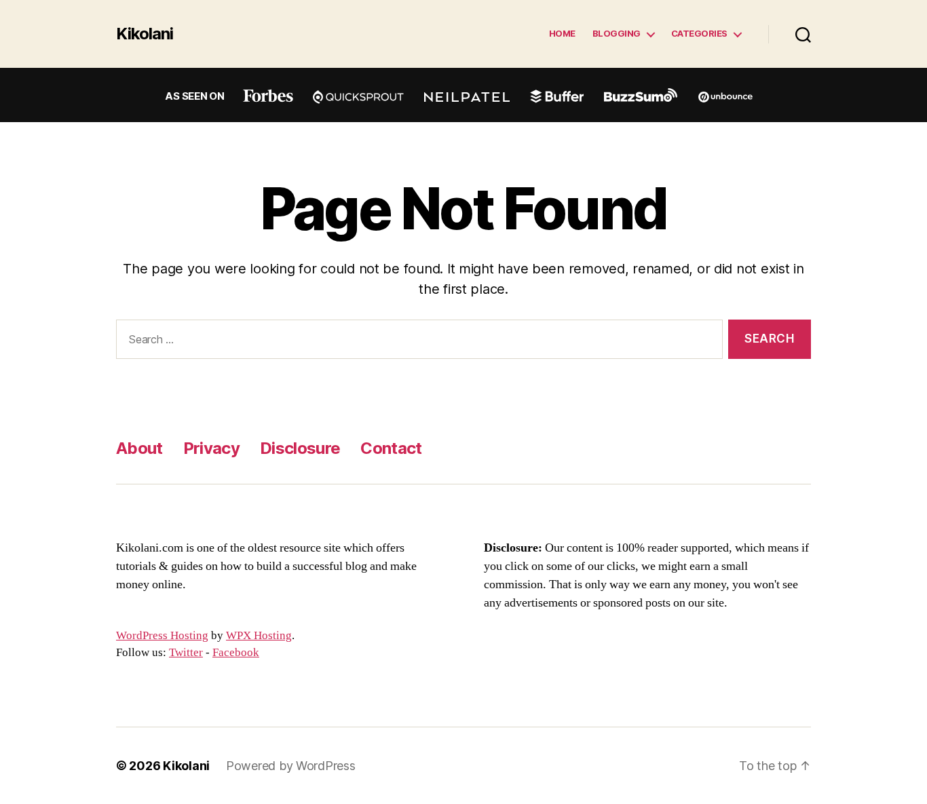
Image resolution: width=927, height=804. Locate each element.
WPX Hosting (259, 636)
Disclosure (300, 448)
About (139, 448)
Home (562, 33)
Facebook (235, 652)
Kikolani (144, 34)
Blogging (616, 33)
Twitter (186, 652)
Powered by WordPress (291, 766)
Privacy (211, 448)
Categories (699, 33)
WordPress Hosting (162, 636)
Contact (390, 448)
